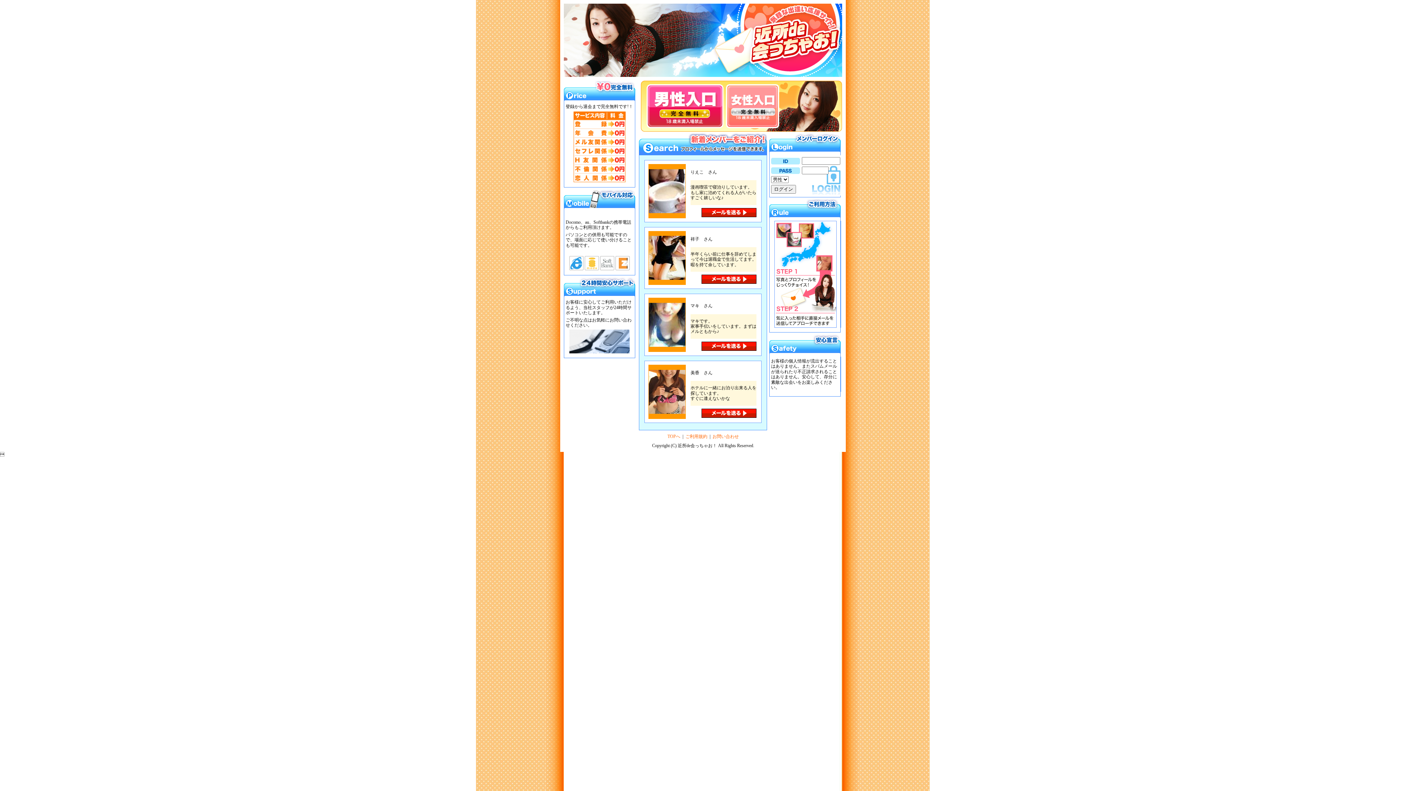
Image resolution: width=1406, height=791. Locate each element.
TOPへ (673, 436)
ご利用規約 (696, 436)
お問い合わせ (726, 436)
